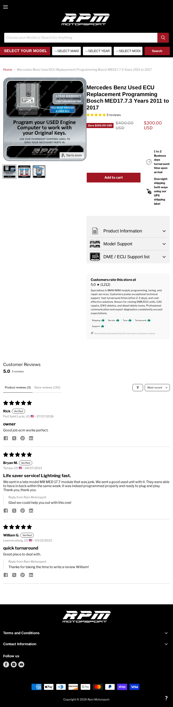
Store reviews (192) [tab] (47, 387)
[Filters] (137, 387)
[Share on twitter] (14, 438)
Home (7, 70)
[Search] (163, 38)
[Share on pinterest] (22, 438)
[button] (96, 115)
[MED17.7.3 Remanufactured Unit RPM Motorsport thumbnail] (9, 171)
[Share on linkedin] (31, 438)
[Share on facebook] (5, 439)
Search (157, 51)
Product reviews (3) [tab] (18, 387)
